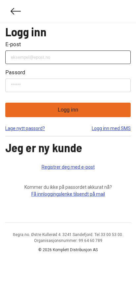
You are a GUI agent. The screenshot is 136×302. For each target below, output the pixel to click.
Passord (15, 72)
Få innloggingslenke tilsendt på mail (68, 194)
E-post (13, 44)
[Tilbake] (16, 11)
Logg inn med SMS (111, 128)
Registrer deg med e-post (68, 167)
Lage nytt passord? (25, 128)
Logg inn (68, 110)
